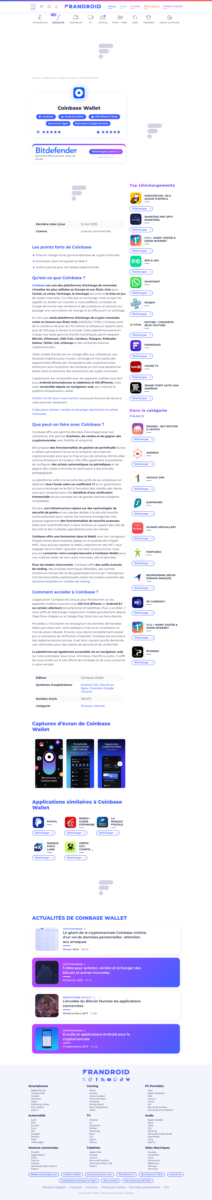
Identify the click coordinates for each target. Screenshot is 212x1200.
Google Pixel (38, 1093)
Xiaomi (35, 1110)
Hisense (93, 1119)
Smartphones (38, 1086)
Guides (135, 6)
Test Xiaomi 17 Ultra (152, 1174)
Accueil (36, 77)
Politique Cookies (113, 1187)
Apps (62, 77)
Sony (92, 1133)
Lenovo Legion (97, 1096)
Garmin (35, 1160)
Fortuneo (153, 551)
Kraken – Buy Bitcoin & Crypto (162, 428)
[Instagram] (90, 1079)
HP (149, 1104)
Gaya (150, 1157)
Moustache (154, 1160)
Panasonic (95, 1125)
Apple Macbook (156, 1093)
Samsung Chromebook (160, 1110)
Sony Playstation (98, 1107)
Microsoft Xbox (97, 1098)
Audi (33, 1119)
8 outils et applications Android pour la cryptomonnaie (96, 1036)
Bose (150, 1122)
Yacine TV (151, 365)
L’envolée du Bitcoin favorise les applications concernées (102, 1003)
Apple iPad (95, 1152)
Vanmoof (153, 1168)
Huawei (35, 1096)
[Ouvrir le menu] (33, 6)
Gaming (92, 1086)
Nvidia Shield (96, 1104)
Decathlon (153, 1154)
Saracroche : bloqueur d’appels (158, 197)
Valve (92, 1110)
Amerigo (152, 452)
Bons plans (151, 6)
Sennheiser (154, 1136)
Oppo (34, 1101)
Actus (112, 6)
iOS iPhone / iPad (106, 116)
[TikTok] (121, 1079)
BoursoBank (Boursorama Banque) (161, 577)
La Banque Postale (117, 821)
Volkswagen (37, 1142)
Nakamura (153, 1163)
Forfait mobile (173, 6)
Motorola (36, 1098)
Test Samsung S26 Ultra (137, 1180)
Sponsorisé (104, 156)
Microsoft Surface (157, 1107)
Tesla (33, 1139)
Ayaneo (93, 1093)
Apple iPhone (38, 1090)
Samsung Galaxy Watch (44, 1166)
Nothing (152, 1131)
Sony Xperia (37, 1107)
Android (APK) (74, 116)
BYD (33, 1122)
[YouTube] (109, 1079)
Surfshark (154, 502)
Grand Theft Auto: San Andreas (161, 387)
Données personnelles (144, 1187)
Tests (123, 6)
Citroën (35, 1125)
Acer (150, 1090)
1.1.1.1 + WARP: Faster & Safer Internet (160, 239)
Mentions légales (54, 1187)
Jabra (150, 1125)
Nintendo (94, 1101)
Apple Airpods (155, 1119)
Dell (150, 1096)
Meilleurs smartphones (44, 1174)
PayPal (52, 821)
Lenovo (152, 1098)
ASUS (92, 1090)
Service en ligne (58, 123)
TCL (91, 1136)
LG (90, 1122)
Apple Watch (38, 1154)
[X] (84, 1079)
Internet (99, 706)
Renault (35, 1136)
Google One (155, 477)
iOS (95, 685)
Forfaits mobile (71, 1174)
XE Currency (155, 601)
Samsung (94, 1131)
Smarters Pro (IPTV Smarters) (158, 218)
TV (88, 1115)
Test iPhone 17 (126, 1174)
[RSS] (102, 1079)
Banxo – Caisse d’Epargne (87, 821)
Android (48, 116)
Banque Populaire (53, 846)
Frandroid (152, 344)
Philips (93, 1128)
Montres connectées (43, 1147)
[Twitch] (115, 1079)
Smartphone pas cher (99, 1174)
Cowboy (152, 1152)
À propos (76, 1187)
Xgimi (92, 1139)
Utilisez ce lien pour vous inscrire (55, 398)
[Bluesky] (127, 1079)
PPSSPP (149, 302)
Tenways (152, 1166)
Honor (151, 1101)
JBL (150, 1128)
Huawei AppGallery (161, 527)
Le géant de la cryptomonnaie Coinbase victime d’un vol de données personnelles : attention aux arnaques (104, 937)
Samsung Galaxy (40, 1104)
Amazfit (35, 1152)
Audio (149, 1115)
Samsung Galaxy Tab (100, 1163)
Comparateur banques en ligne (79, 1180)
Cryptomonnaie (73, 928)
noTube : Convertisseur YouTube (159, 324)
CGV (167, 1187)
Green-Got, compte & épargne (86, 848)
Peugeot (35, 1133)
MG (33, 1131)
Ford (33, 1128)
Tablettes (93, 1147)
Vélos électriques (157, 1147)
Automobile (36, 1115)
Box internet (111, 1180)
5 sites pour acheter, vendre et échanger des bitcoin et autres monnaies (102, 970)
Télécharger (50, 77)
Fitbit (34, 1157)
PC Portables (154, 1086)
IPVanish (152, 651)
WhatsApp (152, 281)
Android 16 (175, 1174)
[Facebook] (96, 1079)
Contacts (91, 1187)
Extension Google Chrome (91, 123)
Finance (72, 77)
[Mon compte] (56, 6)
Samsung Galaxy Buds (160, 1133)
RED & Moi (151, 260)
